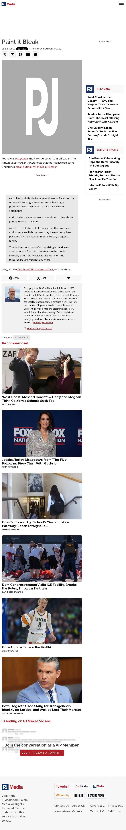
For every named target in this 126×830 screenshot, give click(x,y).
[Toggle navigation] (121, 4)
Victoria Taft (9, 404)
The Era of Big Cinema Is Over (35, 269)
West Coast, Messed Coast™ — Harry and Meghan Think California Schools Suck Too (41, 399)
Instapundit (21, 158)
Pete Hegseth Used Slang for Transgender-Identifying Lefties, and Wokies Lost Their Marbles (42, 708)
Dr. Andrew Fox (10, 651)
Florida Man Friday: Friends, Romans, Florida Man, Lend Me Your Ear (104, 175)
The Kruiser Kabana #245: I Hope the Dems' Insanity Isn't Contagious (105, 162)
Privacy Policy (116, 805)
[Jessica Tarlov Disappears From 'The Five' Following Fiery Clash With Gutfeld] (42, 433)
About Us (78, 805)
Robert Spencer (11, 530)
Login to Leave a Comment (42, 752)
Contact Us (61, 805)
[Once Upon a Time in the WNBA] (42, 621)
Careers (77, 811)
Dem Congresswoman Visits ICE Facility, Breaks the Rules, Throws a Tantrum (39, 586)
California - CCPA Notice (116, 811)
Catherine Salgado (12, 592)
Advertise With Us (98, 805)
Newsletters (62, 811)
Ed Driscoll (8, 48)
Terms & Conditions (98, 811)
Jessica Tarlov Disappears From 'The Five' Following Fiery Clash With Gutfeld (34, 461)
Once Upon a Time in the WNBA (26, 647)
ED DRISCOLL (21, 337)
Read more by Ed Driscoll (39, 328)
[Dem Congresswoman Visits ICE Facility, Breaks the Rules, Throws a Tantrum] (42, 558)
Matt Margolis (10, 467)
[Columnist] (14, 293)
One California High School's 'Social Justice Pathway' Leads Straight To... (35, 524)
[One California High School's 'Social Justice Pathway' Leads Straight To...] (42, 496)
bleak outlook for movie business (36, 167)
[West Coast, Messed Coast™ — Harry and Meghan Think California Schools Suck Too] (42, 371)
